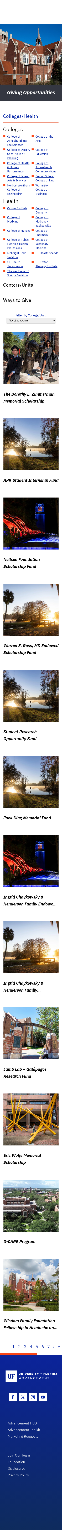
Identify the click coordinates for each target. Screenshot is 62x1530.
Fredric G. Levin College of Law (44, 178)
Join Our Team (19, 1455)
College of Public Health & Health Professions (18, 244)
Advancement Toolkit (24, 1429)
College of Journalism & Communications (45, 167)
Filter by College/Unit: (31, 315)
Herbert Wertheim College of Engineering (18, 189)
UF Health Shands (46, 253)
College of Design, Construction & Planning (18, 154)
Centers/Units (18, 285)
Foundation (16, 1461)
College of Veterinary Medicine (41, 244)
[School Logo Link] (29, 1376)
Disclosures (16, 1468)
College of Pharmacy (41, 233)
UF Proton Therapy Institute (46, 264)
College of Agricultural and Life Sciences (17, 141)
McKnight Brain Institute (16, 255)
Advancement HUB (22, 1423)
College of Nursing (18, 230)
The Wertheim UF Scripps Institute (18, 273)
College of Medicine (13, 219)
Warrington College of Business (42, 189)
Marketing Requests (23, 1436)
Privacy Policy (18, 1475)
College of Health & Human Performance (18, 167)
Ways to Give (17, 300)
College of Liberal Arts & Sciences (18, 178)
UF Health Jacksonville (15, 264)
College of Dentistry (41, 210)
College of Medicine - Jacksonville (43, 221)
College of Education (41, 152)
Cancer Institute (17, 208)
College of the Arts (44, 138)
